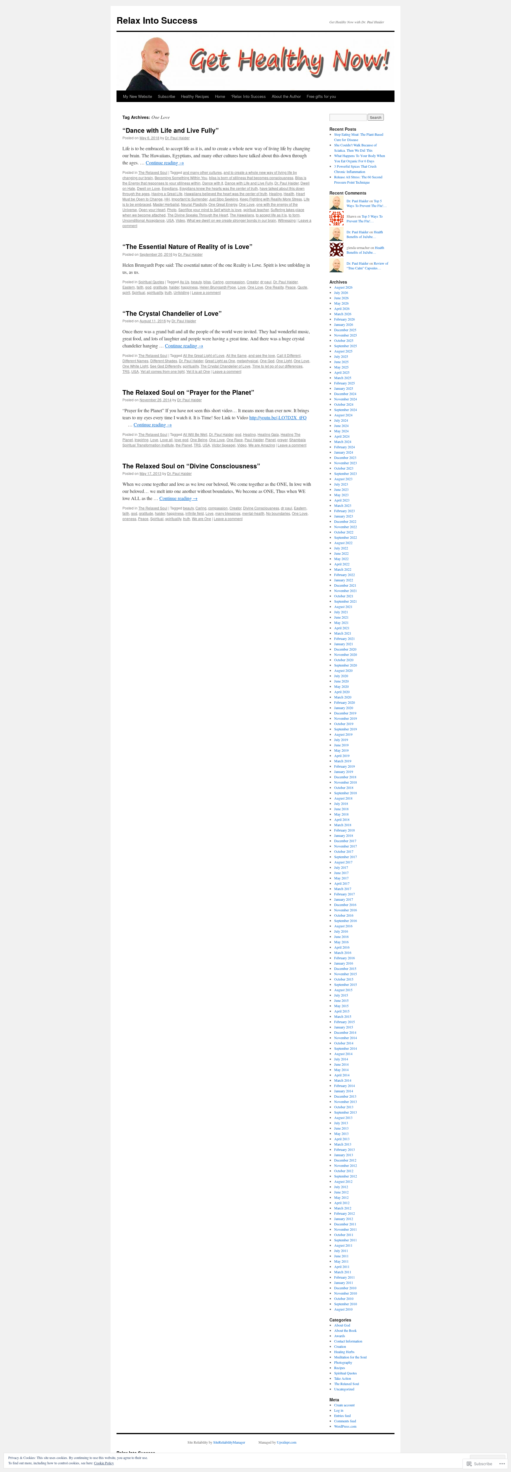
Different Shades (163, 360)
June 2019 (341, 745)
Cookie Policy (104, 1462)
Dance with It (212, 182)
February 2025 (344, 383)
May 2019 (341, 750)
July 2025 (341, 356)
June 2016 (341, 936)
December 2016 (345, 904)
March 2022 (342, 569)
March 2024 (342, 441)
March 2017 (342, 888)
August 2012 (343, 1181)
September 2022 (345, 537)
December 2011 (345, 1224)
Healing (275, 193)
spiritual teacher (256, 209)
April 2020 (342, 691)
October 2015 (343, 979)
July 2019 (341, 739)
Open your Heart (152, 209)
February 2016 (344, 957)
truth (168, 292)
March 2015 (342, 1016)
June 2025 (341, 361)
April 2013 (342, 1138)
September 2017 (345, 856)
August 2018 (343, 798)
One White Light (135, 365)
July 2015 (341, 995)
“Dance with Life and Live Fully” (170, 130)
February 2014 (344, 1085)
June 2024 (341, 425)
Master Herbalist (166, 204)
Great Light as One (220, 360)
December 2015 (345, 968)
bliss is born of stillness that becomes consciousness (251, 177)
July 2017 (341, 867)
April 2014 (342, 1075)
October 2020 (343, 659)
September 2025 (345, 345)
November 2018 (345, 782)
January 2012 (343, 1218)
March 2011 (342, 1271)
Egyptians (170, 188)
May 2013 (341, 1133)
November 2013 (345, 1101)
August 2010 (343, 1309)
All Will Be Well (195, 434)
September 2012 (345, 1176)
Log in (338, 1410)
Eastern (128, 286)
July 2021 (341, 611)
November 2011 (345, 1229)
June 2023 (341, 489)
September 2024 (345, 409)
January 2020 (343, 707)
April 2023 (342, 500)
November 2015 (345, 973)
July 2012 (341, 1186)
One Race (235, 439)
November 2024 (345, 399)
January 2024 (343, 452)
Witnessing (287, 220)
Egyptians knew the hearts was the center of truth (219, 188)
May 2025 (341, 367)
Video (180, 220)
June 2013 (341, 1128)
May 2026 (341, 303)
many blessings (227, 513)
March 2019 (342, 760)
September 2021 (345, 601)
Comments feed (345, 1420)
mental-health (253, 513)
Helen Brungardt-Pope (218, 286)
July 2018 (341, 803)
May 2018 (341, 814)
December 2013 (345, 1096)
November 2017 (345, 846)
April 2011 (342, 1266)
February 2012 (344, 1213)
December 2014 (345, 1032)
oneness (129, 518)
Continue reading (165, 162)
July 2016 (341, 931)
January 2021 (343, 643)
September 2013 (345, 1112)
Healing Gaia (268, 434)
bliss (207, 281)
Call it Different (288, 355)
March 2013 (342, 1144)
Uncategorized (344, 1389)
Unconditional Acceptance (143, 220)
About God (342, 1325)
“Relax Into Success (248, 96)
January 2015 (343, 1027)
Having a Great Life (166, 193)
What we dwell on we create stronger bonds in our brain (231, 220)
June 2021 (341, 617)
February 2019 (344, 766)
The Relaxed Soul (152, 172)
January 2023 (343, 516)
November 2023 (345, 462)
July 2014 (341, 1059)
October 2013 (343, 1106)
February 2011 (344, 1277)
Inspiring (141, 439)
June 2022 (341, 553)
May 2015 (341, 1005)
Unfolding (181, 292)
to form (294, 214)
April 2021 (342, 627)
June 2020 (341, 681)
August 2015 (343, 989)
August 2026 (343, 287)
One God (267, 360)
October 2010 (343, 1298)
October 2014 (343, 1043)
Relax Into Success (157, 20)
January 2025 (343, 388)
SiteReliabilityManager (229, 1442)
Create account (344, 1405)
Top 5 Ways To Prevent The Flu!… (367, 203)
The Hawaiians (242, 214)
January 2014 (343, 1090)
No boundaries (278, 513)
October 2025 (343, 340)
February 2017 (344, 894)
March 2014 (342, 1080)
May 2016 (341, 941)
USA (170, 220)
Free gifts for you (321, 96)
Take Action (342, 1378)
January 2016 (343, 963)
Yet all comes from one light (162, 371)
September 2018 (345, 792)
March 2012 (342, 1208)
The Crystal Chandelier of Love (225, 365)
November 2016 (345, 910)
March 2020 (342, 697)
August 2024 (343, 415)
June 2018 (341, 808)
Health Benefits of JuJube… (365, 234)
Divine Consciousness (261, 507)
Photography (343, 1362)
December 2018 (345, 776)
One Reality (274, 286)
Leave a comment (206, 292)
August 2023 (343, 478)
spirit (126, 292)
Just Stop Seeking (223, 198)
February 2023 (344, 510)
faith (140, 286)
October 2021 (343, 595)
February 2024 (344, 446)
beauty (196, 281)
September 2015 (345, 984)
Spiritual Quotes (151, 281)
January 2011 (343, 1282)
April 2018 (342, 819)
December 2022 (345, 521)
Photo (172, 209)
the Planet (184, 444)
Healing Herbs (344, 1351)
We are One (201, 518)
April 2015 (342, 1011)
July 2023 (341, 484)
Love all (166, 439)
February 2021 (344, 638)
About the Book (345, 1330)
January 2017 (343, 899)
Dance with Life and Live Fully (249, 182)
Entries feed (342, 1415)
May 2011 (341, 1261)
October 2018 (343, 787)
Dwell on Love (148, 188)
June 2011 (341, 1255)
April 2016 (342, 947)
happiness (189, 286)
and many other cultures (202, 172)
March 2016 (342, 952)
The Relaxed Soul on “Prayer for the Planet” (188, 392)
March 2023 (342, 505)
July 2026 (341, 292)
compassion (235, 281)
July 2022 (341, 548)
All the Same (236, 355)
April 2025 (342, 372)
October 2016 (343, 915)
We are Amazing (261, 444)
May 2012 (341, 1197)
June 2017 (341, 872)
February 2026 (344, 319)
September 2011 (345, 1240)
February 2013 (344, 1149)
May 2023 (341, 494)
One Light (284, 360)
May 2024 (341, 430)
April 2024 (342, 436)
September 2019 (345, 729)
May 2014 (341, 1069)
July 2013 (341, 1122)
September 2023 (345, 473)
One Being (198, 439)
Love (242, 286)
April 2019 (342, 755)
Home (220, 96)
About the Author (286, 96)
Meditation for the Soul (350, 1357)
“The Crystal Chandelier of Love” (172, 313)
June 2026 (341, 297)
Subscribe (166, 96)
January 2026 (343, 324)
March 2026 (342, 313)
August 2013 (343, 1117)
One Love (247, 204)
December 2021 (345, 585)
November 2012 (345, 1165)
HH (167, 198)
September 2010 (345, 1303)
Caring (218, 281)
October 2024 (343, 404)
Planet (270, 439)
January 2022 (343, 580)
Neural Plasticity (194, 204)
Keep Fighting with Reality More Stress (271, 198)
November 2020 (345, 654)
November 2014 (345, 1037)
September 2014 (345, 1048)
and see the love (261, 355)
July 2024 (341, 420)
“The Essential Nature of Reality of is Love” (187, 246)
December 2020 (345, 649)
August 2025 (343, 351)
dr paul (265, 281)
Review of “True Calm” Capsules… (367, 266)
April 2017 (342, 883)
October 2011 (343, 1234)
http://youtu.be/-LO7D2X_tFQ (278, 417)
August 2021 (343, 606)
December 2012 (345, 1160)
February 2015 (344, 1021)
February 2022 (344, 574)
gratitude (160, 286)
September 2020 (345, 665)
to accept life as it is (271, 214)
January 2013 (343, 1154)
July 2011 (341, 1250)
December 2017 (345, 840)
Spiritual (138, 292)
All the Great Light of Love (203, 355)
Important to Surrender (189, 198)
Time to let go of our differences (277, 365)
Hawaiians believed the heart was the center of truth (225, 193)
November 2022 (345, 526)
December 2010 (345, 1287)
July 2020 (341, 675)
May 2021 (341, 622)
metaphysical (247, 360)
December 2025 (345, 329)
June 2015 (341, 1000)
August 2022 (343, 542)
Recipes (339, 1367)
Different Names (135, 360)
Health (289, 193)
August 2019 (343, 734)
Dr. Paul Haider (177, 137)
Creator (252, 281)
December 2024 (345, 393)
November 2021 (345, 590)
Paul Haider (254, 439)
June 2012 (341, 1192)
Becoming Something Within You (181, 177)
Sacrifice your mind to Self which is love (210, 209)
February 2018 (344, 830)
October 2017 (343, 851)
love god (181, 439)
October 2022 (343, 532)
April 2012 (342, 1202)
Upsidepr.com (286, 1442)
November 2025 (345, 335)
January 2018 (343, 835)
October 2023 (343, 468)
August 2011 (343, 1245)
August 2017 (343, 862)
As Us (184, 281)
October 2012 (343, 1170)
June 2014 (341, 1064)
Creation (340, 1346)
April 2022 (342, 564)
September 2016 (345, 920)
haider (174, 286)
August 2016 (343, 925)
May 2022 (341, 558)
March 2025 (342, 377)
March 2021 (342, 633)
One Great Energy (222, 204)
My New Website (137, 96)
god (148, 286)
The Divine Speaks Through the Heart (197, 214)
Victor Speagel (223, 444)
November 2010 (345, 1293)
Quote (302, 286)
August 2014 (343, 1053)
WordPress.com (345, 1426)
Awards (339, 1335)
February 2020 (344, 702)
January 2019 (343, 771)
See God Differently (165, 365)
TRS (126, 371)
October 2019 (343, 723)
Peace (290, 286)
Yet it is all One (198, 371)
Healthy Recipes (195, 96)
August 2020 (343, 670)
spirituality (155, 292)
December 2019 (345, 713)
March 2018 (342, 824)
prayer (282, 439)
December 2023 (345, 457)
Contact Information (348, 1341)
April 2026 (342, 308)
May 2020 (341, 686)
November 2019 (345, 718)
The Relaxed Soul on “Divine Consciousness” (191, 465)
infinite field (194, 513)
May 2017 (341, 878)
